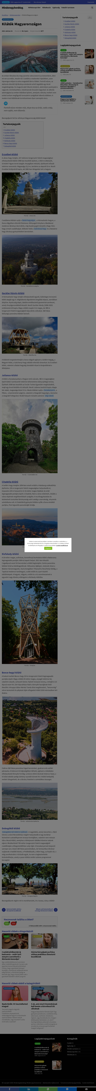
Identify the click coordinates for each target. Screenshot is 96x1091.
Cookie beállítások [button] (62, 545)
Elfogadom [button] (48, 548)
